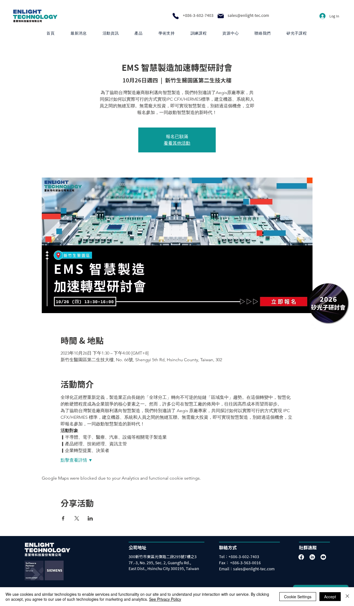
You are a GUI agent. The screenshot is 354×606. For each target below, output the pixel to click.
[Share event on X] (76, 518)
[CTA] (328, 303)
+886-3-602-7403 (198, 15)
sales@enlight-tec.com (248, 15)
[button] (138, 33)
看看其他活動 (177, 143)
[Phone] (175, 16)
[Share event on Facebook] (63, 518)
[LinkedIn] (312, 557)
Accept (330, 596)
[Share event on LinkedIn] (90, 518)
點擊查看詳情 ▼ (77, 460)
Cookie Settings (297, 596)
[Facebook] (301, 557)
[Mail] (220, 16)
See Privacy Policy (165, 599)
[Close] (347, 597)
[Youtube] (323, 557)
